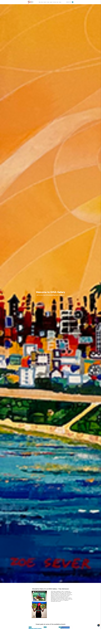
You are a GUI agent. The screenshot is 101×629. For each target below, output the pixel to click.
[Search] (72, 2)
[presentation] (2, 294)
